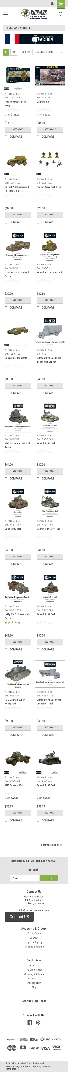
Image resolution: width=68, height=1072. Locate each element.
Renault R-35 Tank (46, 785)
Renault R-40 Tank (46, 443)
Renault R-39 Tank (46, 614)
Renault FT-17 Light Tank (49, 272)
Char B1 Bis (43, 101)
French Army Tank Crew (49, 187)
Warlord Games (12, 94)
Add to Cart (18, 129)
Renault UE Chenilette (16, 358)
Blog (34, 987)
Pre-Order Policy (34, 969)
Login (28, 942)
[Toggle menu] (5, 14)
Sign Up (38, 942)
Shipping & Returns (34, 946)
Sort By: (26, 51)
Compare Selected (51, 845)
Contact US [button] (19, 916)
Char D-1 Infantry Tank (48, 529)
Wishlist (34, 938)
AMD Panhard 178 (13, 785)
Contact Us (34, 978)
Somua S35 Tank (13, 529)
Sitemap (38, 1063)
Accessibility (34, 983)
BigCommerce (23, 1066)
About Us (34, 965)
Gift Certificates (34, 933)
